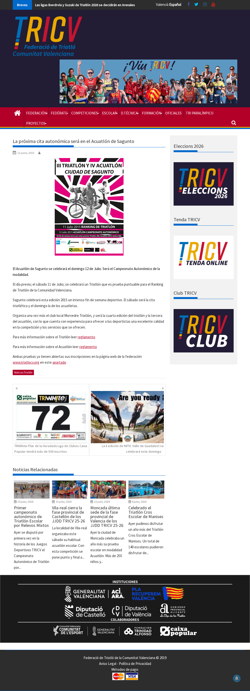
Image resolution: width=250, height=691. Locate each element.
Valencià (162, 4)
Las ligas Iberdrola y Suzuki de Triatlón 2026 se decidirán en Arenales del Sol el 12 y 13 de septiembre (109, 5)
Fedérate (59, 113)
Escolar (109, 113)
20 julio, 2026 (25, 501)
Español (175, 4)
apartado (59, 362)
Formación (151, 113)
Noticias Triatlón (23, 372)
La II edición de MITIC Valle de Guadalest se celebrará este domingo (133, 448)
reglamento (86, 337)
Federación (36, 113)
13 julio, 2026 (64, 501)
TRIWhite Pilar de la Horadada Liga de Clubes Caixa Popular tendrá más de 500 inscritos (50, 448)
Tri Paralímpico (199, 113)
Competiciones (84, 113)
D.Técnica (129, 113)
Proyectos (35, 123)
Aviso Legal (107, 663)
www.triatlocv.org (26, 362)
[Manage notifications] (237, 678)
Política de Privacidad (135, 663)
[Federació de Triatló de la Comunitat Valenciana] (17, 112)
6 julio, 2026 (139, 501)
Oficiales (173, 113)
